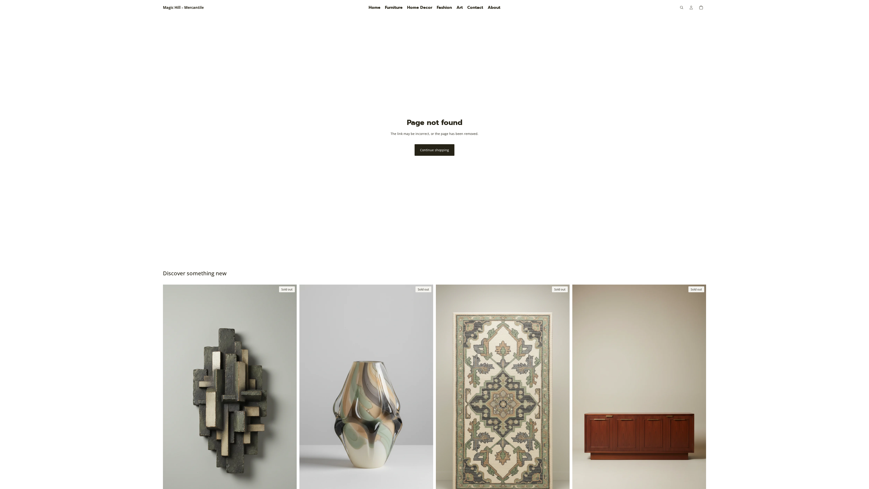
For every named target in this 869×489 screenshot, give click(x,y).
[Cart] (701, 7)
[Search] (682, 7)
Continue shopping (434, 150)
